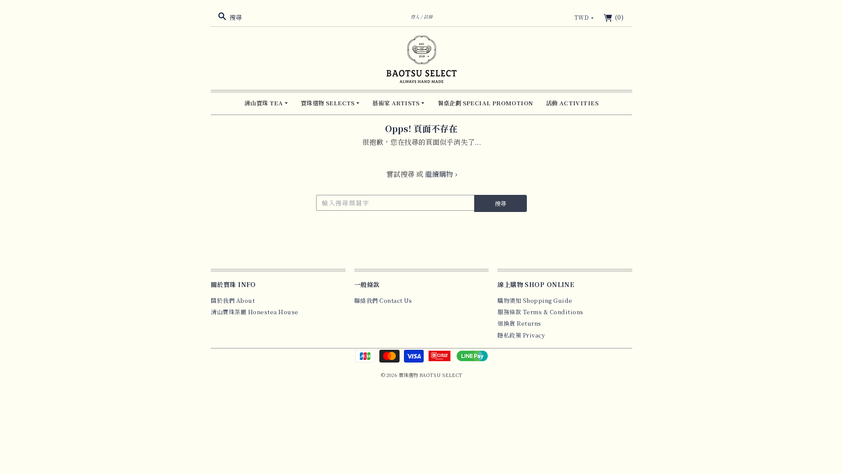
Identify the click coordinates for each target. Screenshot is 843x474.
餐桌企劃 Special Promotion (485, 103)
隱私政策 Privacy (521, 335)
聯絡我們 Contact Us (383, 300)
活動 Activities (572, 103)
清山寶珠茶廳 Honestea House (255, 312)
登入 (415, 16)
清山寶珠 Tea (265, 103)
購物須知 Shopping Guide (535, 300)
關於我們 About (233, 300)
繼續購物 (441, 174)
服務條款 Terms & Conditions (540, 312)
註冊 (428, 16)
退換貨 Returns (519, 323)
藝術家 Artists (396, 103)
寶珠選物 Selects (328, 103)
